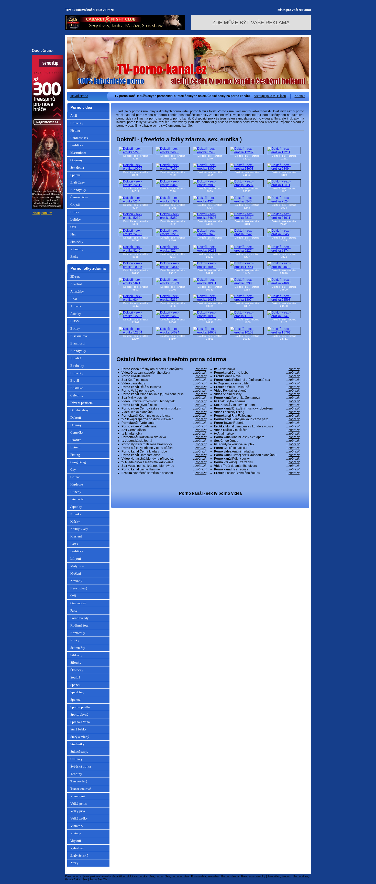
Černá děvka (163, 430)
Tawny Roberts (257, 423)
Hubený (75, 492)
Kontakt (300, 96)
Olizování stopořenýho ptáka (163, 372)
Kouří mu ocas (163, 380)
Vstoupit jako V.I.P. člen (270, 96)
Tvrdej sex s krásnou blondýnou (257, 455)
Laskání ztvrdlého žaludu (257, 473)
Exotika (75, 440)
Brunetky (76, 123)
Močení (75, 573)
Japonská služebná (163, 441)
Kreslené (76, 536)
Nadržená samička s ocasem (163, 473)
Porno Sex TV (98, 879)
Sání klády (163, 383)
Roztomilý (77, 633)
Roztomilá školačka (163, 437)
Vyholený (77, 848)
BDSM (75, 321)
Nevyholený (78, 588)
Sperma (75, 175)
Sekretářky (77, 648)
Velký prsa (77, 811)
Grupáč (75, 205)
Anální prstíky (257, 394)
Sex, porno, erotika (177, 876)
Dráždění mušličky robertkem (257, 408)
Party (74, 610)
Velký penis (78, 803)
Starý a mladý (79, 737)
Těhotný (76, 774)
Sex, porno (156, 876)
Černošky (77, 432)
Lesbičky (76, 145)
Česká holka (257, 369)
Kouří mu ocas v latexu (163, 415)
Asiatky (75, 314)
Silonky (75, 662)
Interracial (77, 499)
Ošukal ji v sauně (257, 387)
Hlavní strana (79, 96)
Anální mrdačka (257, 451)
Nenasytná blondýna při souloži (163, 458)
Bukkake (76, 388)
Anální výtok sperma (257, 401)
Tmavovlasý (78, 781)
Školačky (76, 242)
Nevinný (76, 581)
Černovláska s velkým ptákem (163, 408)
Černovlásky (79, 197)
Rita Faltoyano (257, 415)
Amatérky (77, 291)
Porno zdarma (230, 876)
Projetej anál (163, 426)
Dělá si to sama (163, 387)
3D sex (75, 276)
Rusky (74, 640)
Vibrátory (76, 249)
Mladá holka (163, 433)
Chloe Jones (257, 441)
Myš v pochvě (163, 398)
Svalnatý (76, 759)
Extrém (75, 447)
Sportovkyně (79, 714)
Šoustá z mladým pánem (257, 405)
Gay (73, 469)
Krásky (75, 521)
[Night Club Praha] (125, 29)
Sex (84, 879)
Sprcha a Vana (80, 722)
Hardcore (76, 484)
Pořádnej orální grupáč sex (257, 380)
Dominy (76, 425)
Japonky (76, 507)
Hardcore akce (163, 455)
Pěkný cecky (257, 458)
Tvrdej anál (163, 423)
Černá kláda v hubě (163, 451)
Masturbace (78, 153)
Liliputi (75, 558)
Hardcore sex (79, 138)
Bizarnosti (77, 343)
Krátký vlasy (79, 529)
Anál (73, 115)
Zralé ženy (77, 182)
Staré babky (78, 729)
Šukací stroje (79, 751)
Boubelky (77, 366)
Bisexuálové (79, 336)
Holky (74, 212)
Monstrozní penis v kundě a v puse (257, 426)
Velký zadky (79, 818)
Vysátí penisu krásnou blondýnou (163, 466)
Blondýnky (78, 190)
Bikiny (75, 328)
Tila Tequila (257, 469)
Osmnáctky (78, 603)
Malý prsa (77, 566)
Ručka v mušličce (257, 430)
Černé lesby (257, 372)
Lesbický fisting (257, 412)
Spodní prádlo (80, 707)
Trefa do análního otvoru (257, 466)
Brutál (74, 380)
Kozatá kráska (163, 376)
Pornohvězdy (79, 618)
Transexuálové (80, 789)
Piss (73, 234)
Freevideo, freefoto (279, 876)
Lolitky (75, 219)
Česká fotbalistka (257, 448)
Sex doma (77, 167)
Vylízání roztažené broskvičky (163, 444)
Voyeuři (75, 841)
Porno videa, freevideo (205, 876)
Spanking (77, 692)
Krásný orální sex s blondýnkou (163, 369)
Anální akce (257, 433)
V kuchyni (77, 796)
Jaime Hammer (163, 469)
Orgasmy (76, 160)
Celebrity (76, 395)
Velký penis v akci (163, 390)
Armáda (75, 306)
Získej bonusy (42, 213)
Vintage (75, 833)
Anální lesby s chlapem (257, 437)
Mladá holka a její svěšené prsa (163, 394)
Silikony (76, 655)
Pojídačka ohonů (257, 390)
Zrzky (74, 256)
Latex (74, 544)
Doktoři (75, 417)
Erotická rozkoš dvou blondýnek (163, 401)
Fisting (75, 130)
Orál (73, 227)
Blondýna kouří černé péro (257, 419)
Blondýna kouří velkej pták (257, 444)
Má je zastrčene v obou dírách (163, 448)
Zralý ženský (79, 855)
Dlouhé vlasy (79, 410)
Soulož (75, 677)
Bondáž (75, 358)
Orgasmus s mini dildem (257, 383)
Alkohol (76, 284)
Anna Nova (257, 376)
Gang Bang (78, 462)
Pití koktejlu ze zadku (257, 462)
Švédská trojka (80, 766)
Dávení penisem (81, 403)
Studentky (77, 744)
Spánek (75, 685)
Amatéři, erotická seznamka (129, 876)
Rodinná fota (79, 625)
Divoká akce (163, 405)
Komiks (75, 514)
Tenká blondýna (163, 412)
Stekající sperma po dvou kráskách (163, 419)
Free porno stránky (253, 876)
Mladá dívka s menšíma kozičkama (163, 462)
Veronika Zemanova (257, 398)
